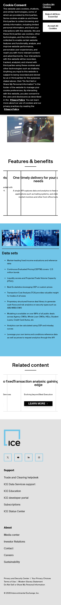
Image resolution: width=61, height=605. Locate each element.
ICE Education (12, 491)
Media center (12, 535)
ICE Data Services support (19, 484)
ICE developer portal (16, 497)
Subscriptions (12, 504)
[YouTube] (18, 457)
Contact (8, 548)
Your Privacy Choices (41, 578)
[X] (8, 457)
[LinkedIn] (29, 457)
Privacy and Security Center (16, 578)
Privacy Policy (17, 100)
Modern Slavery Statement (30, 581)
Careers (9, 555)
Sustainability (12, 562)
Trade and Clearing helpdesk (21, 477)
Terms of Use (10, 581)
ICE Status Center (14, 511)
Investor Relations (14, 541)
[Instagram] (39, 457)
